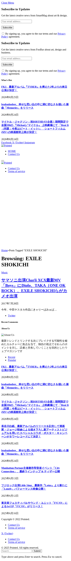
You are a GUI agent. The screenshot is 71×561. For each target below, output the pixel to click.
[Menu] (2, 160)
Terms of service (16, 171)
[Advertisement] (35, 211)
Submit (37, 551)
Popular (12, 360)
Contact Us (14, 154)
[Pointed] (6, 145)
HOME (12, 151)
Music (4, 272)
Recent (11, 357)
